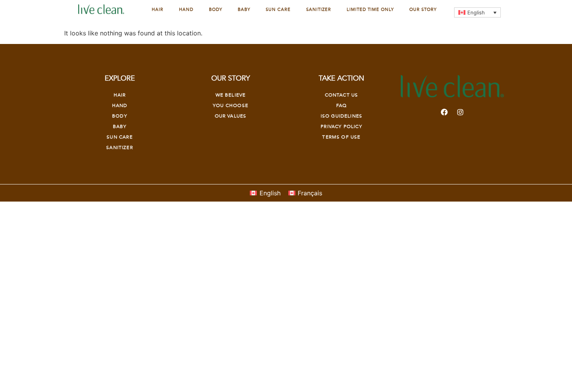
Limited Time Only (370, 9)
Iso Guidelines (341, 116)
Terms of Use (341, 137)
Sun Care (278, 9)
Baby (244, 9)
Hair (157, 9)
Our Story (423, 9)
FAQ (341, 105)
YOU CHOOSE (230, 105)
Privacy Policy (341, 126)
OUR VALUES (231, 116)
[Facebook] (444, 112)
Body (215, 9)
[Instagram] (460, 112)
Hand (186, 9)
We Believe (231, 95)
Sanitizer (318, 9)
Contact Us (341, 95)
